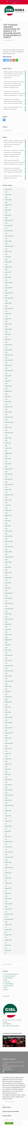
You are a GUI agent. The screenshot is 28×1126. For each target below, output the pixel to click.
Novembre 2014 (9, 919)
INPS (5, 987)
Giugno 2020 (8, 572)
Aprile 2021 (8, 520)
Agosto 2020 (8, 562)
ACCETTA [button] (9, 1123)
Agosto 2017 (8, 748)
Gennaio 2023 (8, 412)
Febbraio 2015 (8, 903)
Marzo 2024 (8, 339)
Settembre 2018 (9, 681)
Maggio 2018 (8, 701)
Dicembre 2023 (9, 355)
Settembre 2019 (9, 619)
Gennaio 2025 (8, 287)
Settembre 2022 (9, 432)
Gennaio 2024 (8, 349)
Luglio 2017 (8, 753)
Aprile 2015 (8, 893)
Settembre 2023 (9, 370)
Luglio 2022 (8, 443)
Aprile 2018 (8, 707)
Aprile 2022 (8, 458)
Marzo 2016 (8, 836)
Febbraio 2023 (8, 406)
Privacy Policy (6, 996)
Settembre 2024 (9, 308)
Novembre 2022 (9, 422)
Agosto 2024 (8, 313)
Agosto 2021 (8, 500)
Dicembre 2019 (9, 603)
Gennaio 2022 (8, 474)
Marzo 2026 (8, 215)
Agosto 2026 (8, 189)
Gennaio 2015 (8, 909)
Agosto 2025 (8, 251)
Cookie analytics (6, 1115)
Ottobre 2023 (8, 365)
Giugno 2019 (8, 634)
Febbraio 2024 (8, 344)
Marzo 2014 (8, 950)
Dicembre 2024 (9, 292)
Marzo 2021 (8, 525)
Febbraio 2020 (8, 593)
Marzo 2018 (8, 712)
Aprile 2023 (8, 396)
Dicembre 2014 (9, 914)
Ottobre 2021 (8, 489)
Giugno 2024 (8, 324)
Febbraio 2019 (8, 655)
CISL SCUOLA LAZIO (9, 976)
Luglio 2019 (8, 629)
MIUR (5, 980)
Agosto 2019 (8, 624)
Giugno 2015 (8, 883)
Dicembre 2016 (9, 789)
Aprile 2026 (8, 210)
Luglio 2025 (8, 256)
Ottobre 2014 (8, 924)
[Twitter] (15, 3)
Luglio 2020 (8, 567)
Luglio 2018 (8, 691)
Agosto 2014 (8, 929)
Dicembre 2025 (9, 230)
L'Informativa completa (9, 1101)
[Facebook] (13, 3)
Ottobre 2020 (8, 551)
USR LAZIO (7, 982)
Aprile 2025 (8, 272)
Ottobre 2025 (8, 241)
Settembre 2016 (9, 805)
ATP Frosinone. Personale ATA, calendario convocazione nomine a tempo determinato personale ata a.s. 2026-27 (14, 93)
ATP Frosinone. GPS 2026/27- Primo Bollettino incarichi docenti (13, 108)
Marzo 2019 (8, 650)
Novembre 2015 (9, 857)
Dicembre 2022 (9, 417)
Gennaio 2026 (8, 225)
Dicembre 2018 (9, 665)
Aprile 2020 (8, 582)
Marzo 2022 (8, 463)
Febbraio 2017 (8, 779)
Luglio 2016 (8, 815)
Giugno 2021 (8, 510)
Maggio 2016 (8, 826)
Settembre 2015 (9, 867)
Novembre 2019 (9, 608)
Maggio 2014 (8, 940)
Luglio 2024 (8, 318)
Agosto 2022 (8, 437)
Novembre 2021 (9, 484)
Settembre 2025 (9, 246)
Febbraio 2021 (8, 531)
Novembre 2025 (9, 236)
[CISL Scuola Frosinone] (14, 10)
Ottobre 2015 (8, 862)
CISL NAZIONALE (8, 978)
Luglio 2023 (8, 380)
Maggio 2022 (8, 453)
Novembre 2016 (9, 795)
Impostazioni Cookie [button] (9, 1119)
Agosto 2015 (8, 872)
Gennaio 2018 (8, 722)
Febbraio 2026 (8, 220)
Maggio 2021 (8, 515)
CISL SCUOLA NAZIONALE (11, 974)
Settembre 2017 (9, 743)
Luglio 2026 (8, 194)
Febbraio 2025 (8, 282)
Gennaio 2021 (8, 536)
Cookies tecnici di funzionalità (10, 1111)
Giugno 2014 (8, 934)
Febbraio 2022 (8, 469)
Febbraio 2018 (8, 717)
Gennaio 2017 (8, 784)
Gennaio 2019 (8, 660)
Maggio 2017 (8, 764)
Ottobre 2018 (8, 676)
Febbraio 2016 (8, 841)
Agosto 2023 (8, 375)
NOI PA (6, 989)
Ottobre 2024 (8, 303)
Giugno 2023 (8, 386)
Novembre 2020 (9, 546)
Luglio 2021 (8, 505)
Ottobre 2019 (8, 613)
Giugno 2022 (8, 448)
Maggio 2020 (8, 577)
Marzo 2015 (8, 898)
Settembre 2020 (9, 557)
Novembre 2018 (9, 670)
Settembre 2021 (9, 494)
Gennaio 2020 (8, 598)
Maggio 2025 (8, 267)
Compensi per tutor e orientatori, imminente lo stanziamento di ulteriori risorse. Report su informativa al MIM (13, 101)
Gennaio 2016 (8, 846)
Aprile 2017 (8, 769)
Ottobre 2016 (8, 800)
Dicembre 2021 (9, 479)
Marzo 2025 (8, 277)
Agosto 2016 (8, 810)
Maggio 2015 (8, 888)
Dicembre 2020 (9, 541)
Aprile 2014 (8, 945)
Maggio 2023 (8, 391)
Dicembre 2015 (9, 852)
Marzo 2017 (8, 774)
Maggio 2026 (8, 204)
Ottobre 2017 (8, 738)
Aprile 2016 (8, 831)
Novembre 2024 (9, 298)
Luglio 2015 (8, 877)
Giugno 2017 (8, 758)
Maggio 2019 (8, 639)
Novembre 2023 (9, 360)
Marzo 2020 (8, 588)
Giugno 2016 (8, 821)
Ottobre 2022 (8, 427)
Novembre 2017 (9, 733)
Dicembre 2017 (9, 727)
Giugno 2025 (8, 261)
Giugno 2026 (8, 199)
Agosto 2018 (8, 686)
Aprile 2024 (8, 334)
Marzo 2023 (8, 401)
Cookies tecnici (6, 1107)
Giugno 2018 (8, 696)
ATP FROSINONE (8, 983)
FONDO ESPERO (8, 985)
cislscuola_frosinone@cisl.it (15, 1)
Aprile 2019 (8, 645)
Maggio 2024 (8, 329)
